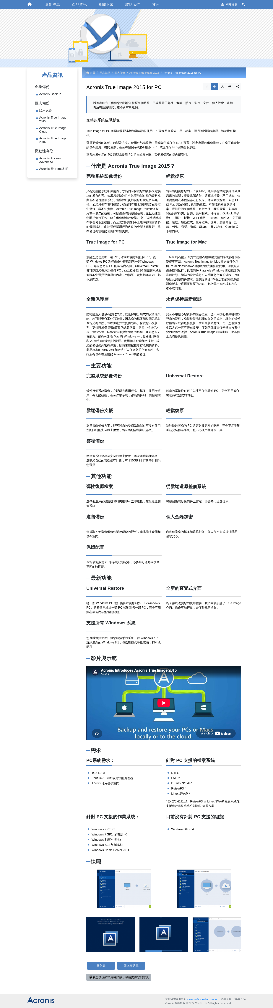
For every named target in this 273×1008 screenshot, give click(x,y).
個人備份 (42, 103)
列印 (230, 86)
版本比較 (45, 110)
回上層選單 (131, 965)
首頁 (92, 72)
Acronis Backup (50, 94)
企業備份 (42, 87)
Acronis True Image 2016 (52, 140)
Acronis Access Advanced (50, 160)
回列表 (101, 965)
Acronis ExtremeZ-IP (53, 169)
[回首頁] (29, 4)
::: (26, 1)
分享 (237, 86)
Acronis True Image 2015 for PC (183, 72)
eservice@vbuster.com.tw (202, 999)
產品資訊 (105, 72)
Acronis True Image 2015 (52, 119)
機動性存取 (44, 151)
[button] (52, 4)
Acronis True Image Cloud (52, 129)
